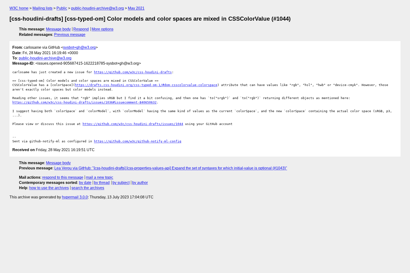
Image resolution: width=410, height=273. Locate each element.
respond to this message (62, 177)
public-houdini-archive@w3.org (97, 8)
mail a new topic (99, 177)
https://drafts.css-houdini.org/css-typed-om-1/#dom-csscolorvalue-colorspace (146, 85)
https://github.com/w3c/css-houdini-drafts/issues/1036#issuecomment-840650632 (84, 102)
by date (85, 183)
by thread (102, 183)
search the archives (87, 188)
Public (61, 8)
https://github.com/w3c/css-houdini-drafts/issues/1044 (133, 124)
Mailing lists (42, 8)
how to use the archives (49, 188)
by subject (121, 183)
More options (102, 29)
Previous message (69, 35)
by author (140, 183)
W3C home (18, 8)
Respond (81, 29)
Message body (58, 29)
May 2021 (136, 8)
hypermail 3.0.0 (75, 197)
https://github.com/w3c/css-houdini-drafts (133, 72)
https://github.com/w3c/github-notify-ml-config (137, 141)
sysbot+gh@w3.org (79, 47)
